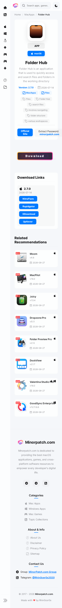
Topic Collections (38, 519)
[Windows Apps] (5, 33)
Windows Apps (37, 508)
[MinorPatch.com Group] (36, 483)
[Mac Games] (5, 54)
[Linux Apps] (5, 40)
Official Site (25, 132)
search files (37, 104)
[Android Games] (5, 68)
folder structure (38, 115)
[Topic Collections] (5, 14)
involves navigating (38, 110)
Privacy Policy (38, 548)
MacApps (29, 14)
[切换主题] (56, 5)
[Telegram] (26, 483)
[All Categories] (5, 87)
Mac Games (35, 514)
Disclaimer (36, 542)
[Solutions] (5, 80)
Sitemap (35, 553)
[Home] (5, 7)
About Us (35, 537)
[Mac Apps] (5, 26)
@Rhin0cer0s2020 (43, 577)
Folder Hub (44, 99)
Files (47, 92)
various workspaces (38, 121)
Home (17, 14)
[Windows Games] (5, 61)
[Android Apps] (5, 47)
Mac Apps (34, 503)
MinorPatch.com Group (42, 571)
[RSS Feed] (45, 483)
